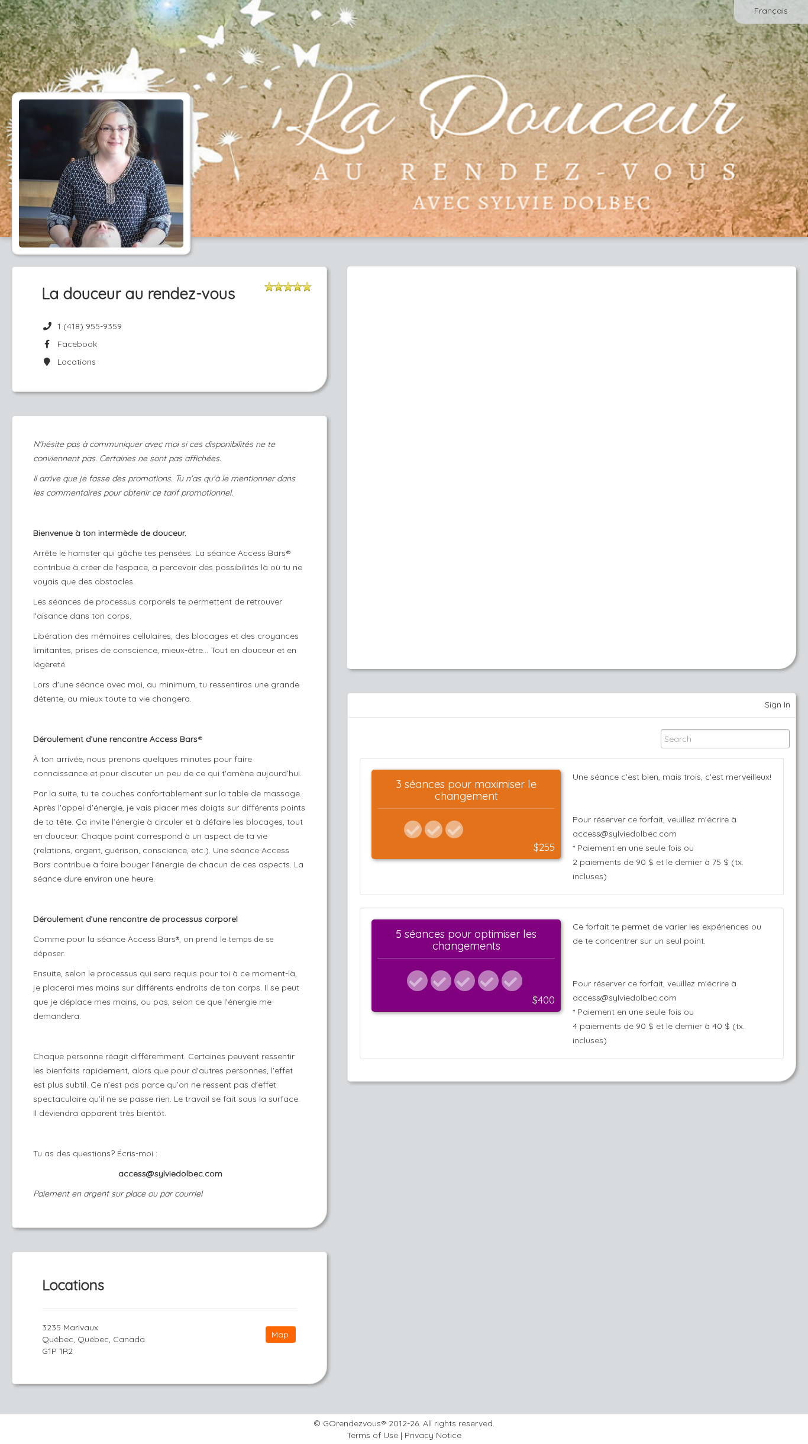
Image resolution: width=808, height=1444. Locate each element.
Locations (74, 361)
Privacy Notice (433, 1435)
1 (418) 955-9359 (89, 326)
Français (771, 10)
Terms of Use (372, 1435)
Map (280, 1334)
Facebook (75, 344)
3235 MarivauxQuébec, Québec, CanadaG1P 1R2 (93, 1339)
